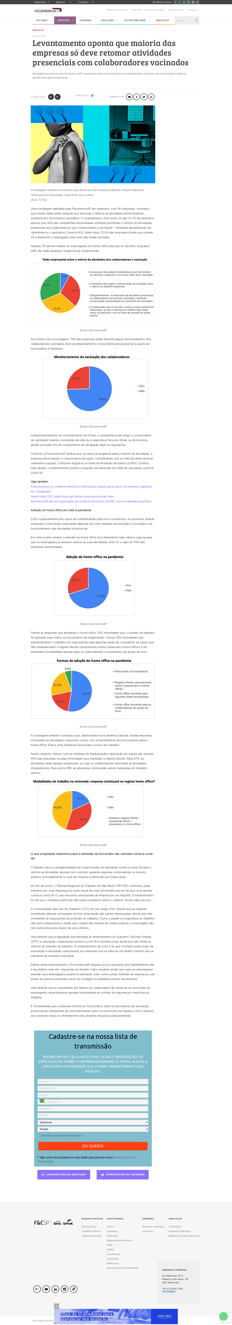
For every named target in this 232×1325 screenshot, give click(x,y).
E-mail (129, 97)
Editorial (42, 20)
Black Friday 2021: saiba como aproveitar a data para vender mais (72, 496)
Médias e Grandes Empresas (181, 1236)
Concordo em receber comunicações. (61, 1135)
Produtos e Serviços (151, 1226)
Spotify (193, 2)
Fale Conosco (89, 1226)
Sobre (110, 1226)
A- (57, 96)
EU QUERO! (93, 1146)
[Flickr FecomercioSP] (37, 1289)
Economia (85, 20)
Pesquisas (192, 9)
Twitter (144, 97)
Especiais (60, 2)
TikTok (197, 2)
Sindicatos (162, 20)
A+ (50, 96)
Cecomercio (113, 1254)
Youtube (180, 2)
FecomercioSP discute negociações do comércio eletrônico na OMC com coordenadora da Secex (91, 501)
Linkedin (184, 2)
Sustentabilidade (134, 20)
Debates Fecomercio (117, 9)
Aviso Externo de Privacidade (119, 1268)
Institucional (40, 2)
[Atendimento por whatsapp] (223, 1316)
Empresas (136, 9)
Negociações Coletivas (119, 1240)
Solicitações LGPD (90, 1236)
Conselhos (83, 2)
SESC (109, 1245)
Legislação (107, 20)
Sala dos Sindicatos (155, 9)
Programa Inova (176, 9)
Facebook (175, 2)
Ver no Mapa (169, 1291)
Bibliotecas (113, 1263)
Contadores (175, 1226)
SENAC (110, 1249)
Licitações (112, 1258)
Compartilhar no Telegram (125, 1174)
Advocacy (147, 1231)
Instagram (188, 2)
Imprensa (112, 1231)
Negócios (63, 20)
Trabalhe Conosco (90, 1231)
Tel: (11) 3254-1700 (172, 1288)
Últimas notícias (163, 2)
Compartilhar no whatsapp (66, 1174)
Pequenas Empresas (180, 1231)
